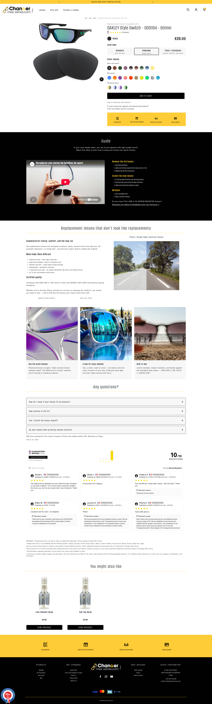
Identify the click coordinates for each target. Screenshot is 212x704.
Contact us (74, 681)
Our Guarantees (41, 673)
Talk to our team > (86, 298)
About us (73, 675)
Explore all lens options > (47, 298)
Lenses (90, 18)
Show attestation (38, 457)
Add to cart (146, 95)
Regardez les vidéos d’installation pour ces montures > (135, 205)
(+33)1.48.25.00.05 (170, 679)
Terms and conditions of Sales (73, 673)
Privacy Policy (74, 678)
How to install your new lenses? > (119, 102)
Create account (138, 675)
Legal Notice (73, 670)
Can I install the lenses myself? (43, 420)
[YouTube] (110, 676)
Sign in (138, 673)
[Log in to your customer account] (196, 9)
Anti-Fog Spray (85, 612)
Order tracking (138, 670)
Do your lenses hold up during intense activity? (50, 429)
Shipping (41, 670)
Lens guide (41, 675)
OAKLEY (94, 18)
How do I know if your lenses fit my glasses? (49, 401)
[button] (188, 9)
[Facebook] (101, 676)
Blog (41, 678)
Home (86, 18)
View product (44, 627)
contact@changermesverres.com (170, 681)
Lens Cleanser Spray (44, 612)
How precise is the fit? (39, 411)
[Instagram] (106, 676)
